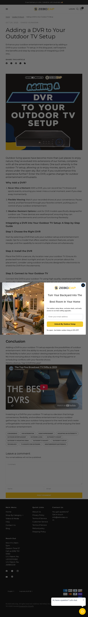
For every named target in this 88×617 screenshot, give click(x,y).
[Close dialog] (83, 285)
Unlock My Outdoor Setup (65, 324)
